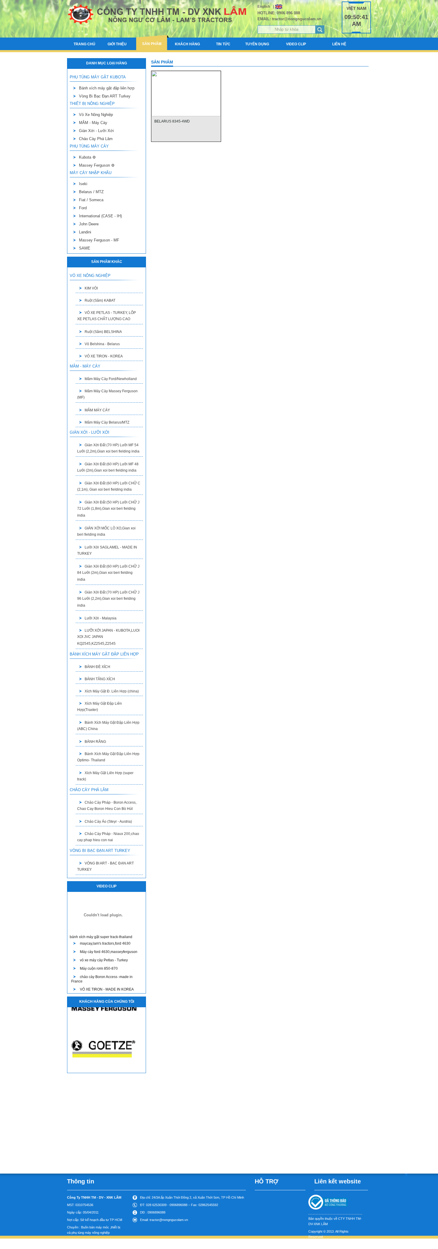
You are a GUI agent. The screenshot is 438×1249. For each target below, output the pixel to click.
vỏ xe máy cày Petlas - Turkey (104, 960)
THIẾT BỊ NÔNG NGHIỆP (92, 103)
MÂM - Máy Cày (93, 122)
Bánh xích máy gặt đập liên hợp (106, 88)
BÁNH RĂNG (95, 742)
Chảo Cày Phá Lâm (96, 139)
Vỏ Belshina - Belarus (102, 344)
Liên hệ (339, 44)
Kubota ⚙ (87, 157)
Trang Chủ (84, 44)
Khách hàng (187, 44)
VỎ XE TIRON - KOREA (104, 356)
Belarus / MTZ (91, 192)
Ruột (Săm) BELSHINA (103, 332)
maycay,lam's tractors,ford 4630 (105, 943)
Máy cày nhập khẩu (90, 173)
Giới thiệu (117, 44)
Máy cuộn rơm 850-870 (99, 968)
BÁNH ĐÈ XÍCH (97, 667)
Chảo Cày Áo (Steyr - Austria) (108, 821)
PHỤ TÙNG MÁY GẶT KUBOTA (98, 77)
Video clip (296, 44)
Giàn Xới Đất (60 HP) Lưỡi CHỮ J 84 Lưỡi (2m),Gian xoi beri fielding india (108, 573)
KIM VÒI (91, 288)
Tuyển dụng (257, 44)
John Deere (89, 224)
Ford (83, 208)
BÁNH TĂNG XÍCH (100, 679)
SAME (84, 248)
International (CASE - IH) (100, 216)
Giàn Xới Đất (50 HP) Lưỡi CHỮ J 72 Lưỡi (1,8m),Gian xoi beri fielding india (108, 508)
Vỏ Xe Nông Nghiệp (96, 114)
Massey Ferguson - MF (99, 240)
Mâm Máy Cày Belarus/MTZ (107, 422)
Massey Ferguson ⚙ (97, 165)
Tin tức (223, 44)
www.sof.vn (342, 1244)
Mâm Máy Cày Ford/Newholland (111, 379)
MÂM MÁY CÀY (97, 410)
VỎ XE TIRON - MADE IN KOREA (107, 989)
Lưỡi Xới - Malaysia (101, 618)
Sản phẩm (151, 44)
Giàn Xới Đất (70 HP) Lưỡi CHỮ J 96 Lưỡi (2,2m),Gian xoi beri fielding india (108, 599)
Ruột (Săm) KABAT (100, 300)
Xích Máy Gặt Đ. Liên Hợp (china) (112, 691)
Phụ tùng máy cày (89, 146)
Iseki (83, 184)
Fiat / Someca (91, 200)
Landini (85, 232)
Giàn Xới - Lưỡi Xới (96, 130)
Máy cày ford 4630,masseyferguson (108, 952)
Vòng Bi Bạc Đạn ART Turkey (105, 96)
